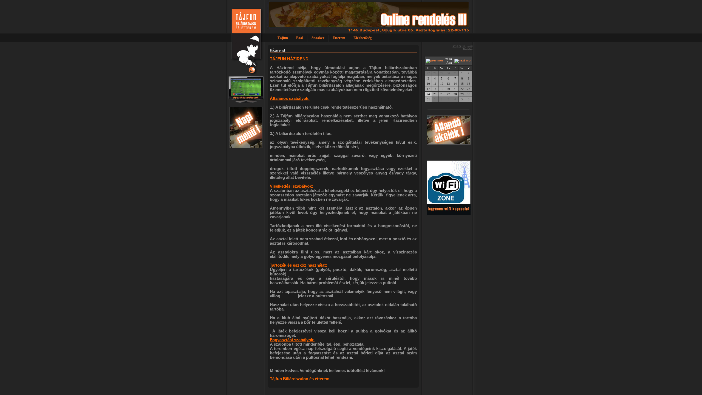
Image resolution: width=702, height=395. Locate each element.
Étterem (339, 38)
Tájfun (283, 38)
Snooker (318, 38)
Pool (299, 38)
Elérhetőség (362, 38)
